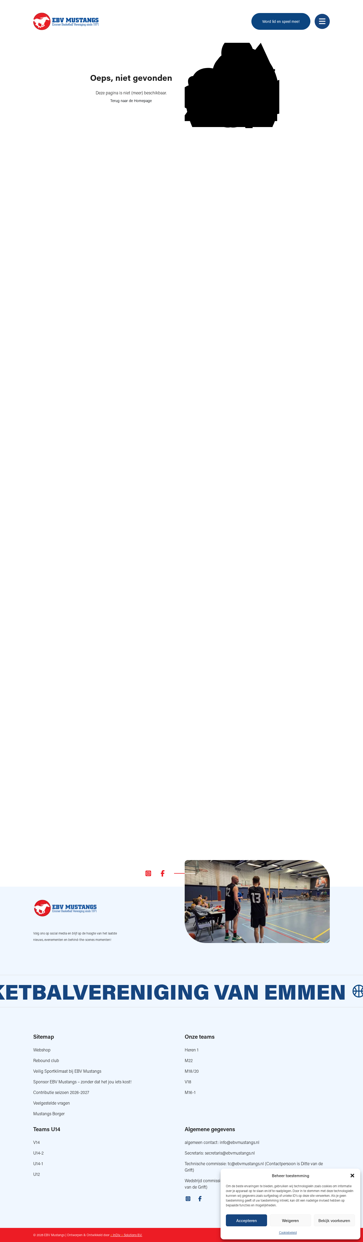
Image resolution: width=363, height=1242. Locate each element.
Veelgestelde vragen (51, 1103)
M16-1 (190, 1092)
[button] (352, 1175)
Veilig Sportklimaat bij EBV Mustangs (67, 1071)
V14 (36, 1142)
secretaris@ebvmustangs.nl (230, 1153)
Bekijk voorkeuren (334, 1220)
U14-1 (38, 1163)
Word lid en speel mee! (280, 21)
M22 (189, 1060)
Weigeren (290, 1220)
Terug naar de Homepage (131, 100)
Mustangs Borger (49, 1113)
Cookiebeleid (288, 1233)
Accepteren (246, 1220)
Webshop (41, 1049)
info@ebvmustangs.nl (239, 1142)
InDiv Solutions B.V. (126, 1235)
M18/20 (192, 1071)
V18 (188, 1081)
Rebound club (46, 1060)
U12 (36, 1174)
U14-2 (38, 1153)
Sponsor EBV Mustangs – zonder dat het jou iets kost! (82, 1081)
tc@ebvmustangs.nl (246, 1163)
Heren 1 (192, 1049)
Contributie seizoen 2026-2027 (61, 1092)
